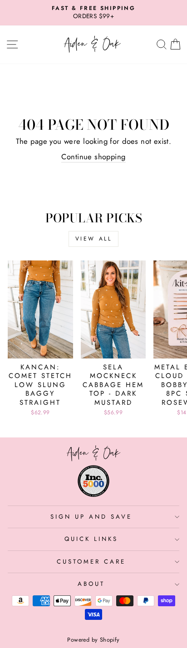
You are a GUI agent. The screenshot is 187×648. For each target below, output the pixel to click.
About (91, 583)
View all (93, 239)
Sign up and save (91, 516)
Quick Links (91, 539)
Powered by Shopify (93, 640)
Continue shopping (93, 157)
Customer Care (91, 561)
